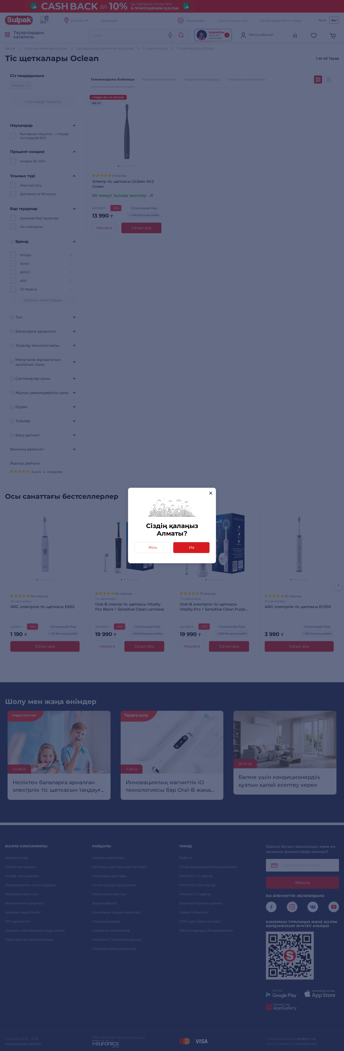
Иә (191, 547)
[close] (211, 493)
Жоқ (152, 547)
